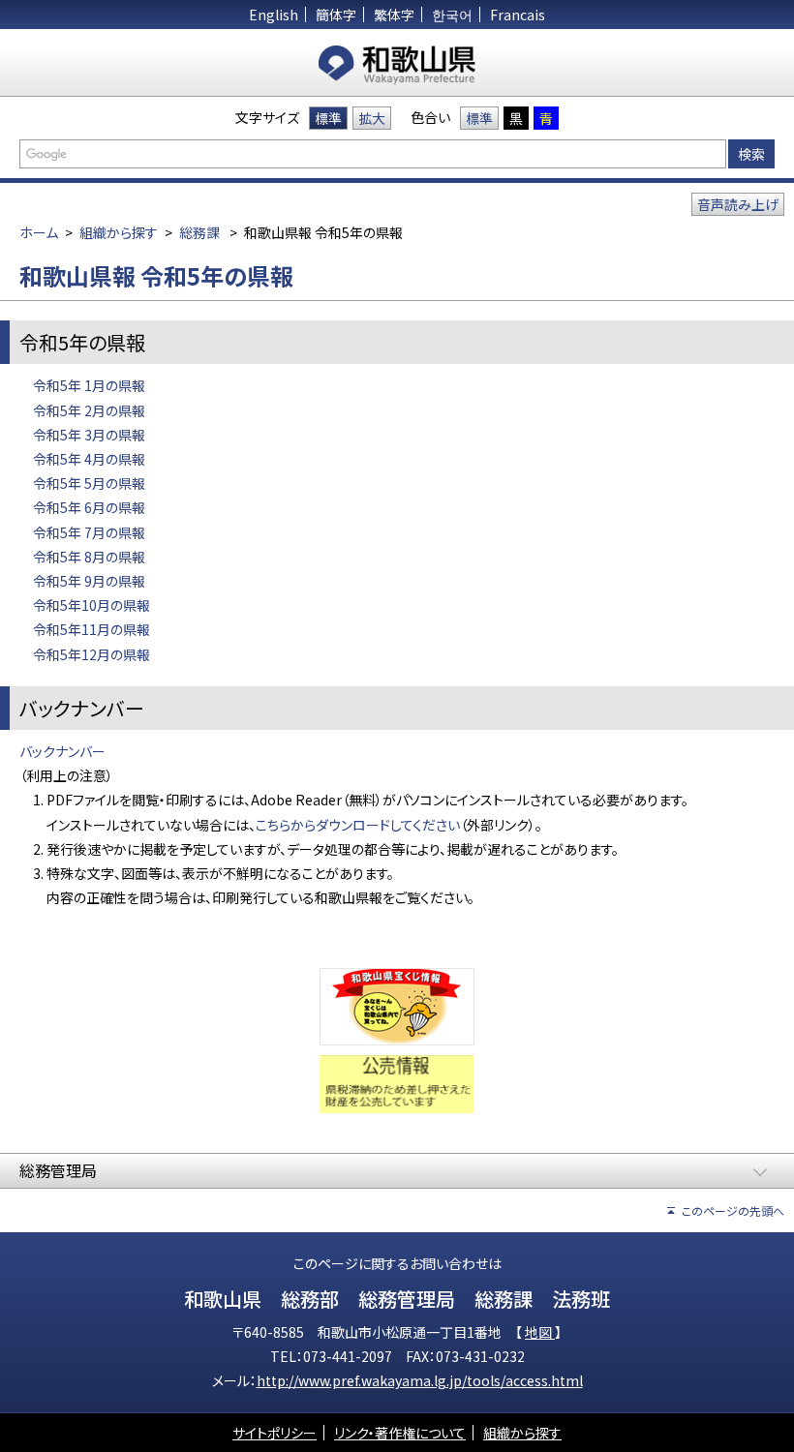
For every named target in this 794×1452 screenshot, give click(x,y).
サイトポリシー (274, 1432)
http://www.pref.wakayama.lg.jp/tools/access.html (420, 1380)
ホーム (38, 232)
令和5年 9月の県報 (89, 580)
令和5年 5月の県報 (89, 483)
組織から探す (118, 232)
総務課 (199, 232)
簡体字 (336, 14)
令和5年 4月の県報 (89, 459)
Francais (517, 14)
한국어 (452, 14)
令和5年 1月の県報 (89, 385)
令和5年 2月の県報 (89, 410)
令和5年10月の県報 (91, 605)
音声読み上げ (738, 204)
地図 (540, 1332)
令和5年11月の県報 (91, 629)
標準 (328, 118)
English (273, 14)
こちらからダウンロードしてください (358, 824)
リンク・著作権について (400, 1432)
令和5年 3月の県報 (89, 434)
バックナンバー (62, 751)
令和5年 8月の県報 (89, 556)
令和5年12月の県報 (91, 654)
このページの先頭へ (733, 1210)
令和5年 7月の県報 (89, 532)
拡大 (371, 118)
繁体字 (394, 14)
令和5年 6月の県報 (89, 507)
